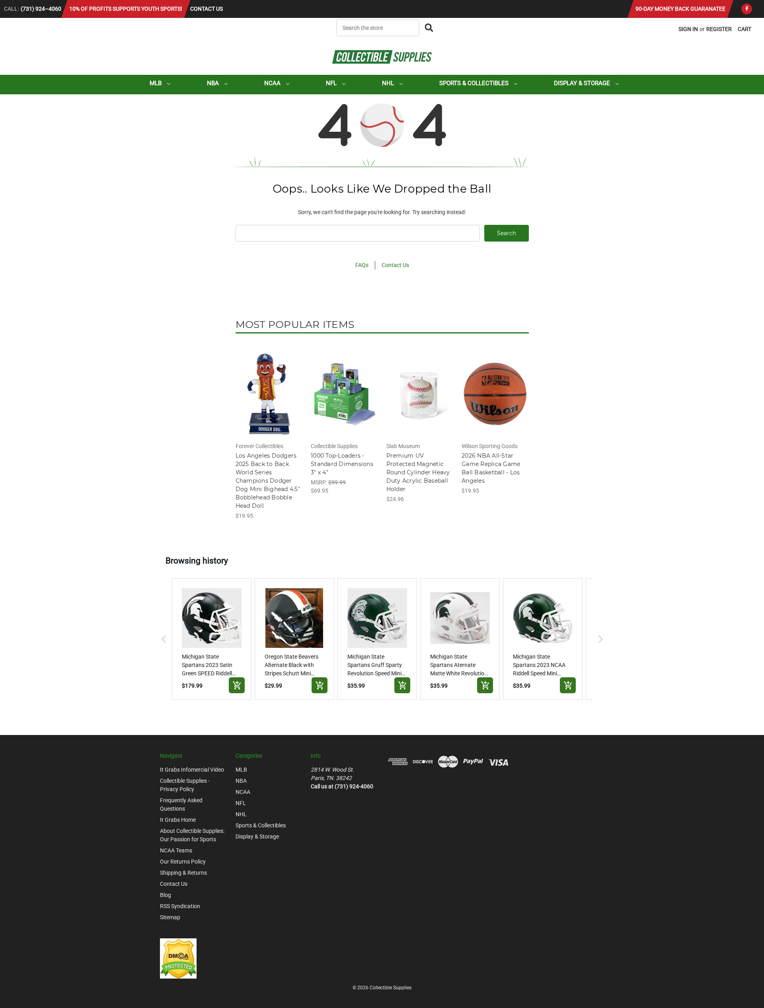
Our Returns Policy (183, 861)
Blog (165, 895)
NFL (332, 83)
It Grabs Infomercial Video (192, 769)
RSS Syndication (180, 906)
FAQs (361, 265)
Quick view (268, 387)
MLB (156, 83)
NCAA (273, 83)
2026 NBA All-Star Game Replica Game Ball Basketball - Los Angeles (491, 468)
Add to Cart (268, 401)
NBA (213, 83)
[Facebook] (746, 9)
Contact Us (206, 9)
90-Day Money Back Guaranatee (680, 9)
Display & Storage (583, 83)
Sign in (688, 29)
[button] (164, 639)
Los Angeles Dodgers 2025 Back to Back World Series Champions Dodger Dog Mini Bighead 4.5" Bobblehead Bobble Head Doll (268, 480)
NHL (389, 83)
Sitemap (170, 917)
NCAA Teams (176, 850)
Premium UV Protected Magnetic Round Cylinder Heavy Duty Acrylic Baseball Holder (418, 472)
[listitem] (211, 639)
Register (719, 29)
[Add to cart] (237, 685)
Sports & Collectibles (474, 83)
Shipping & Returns (183, 873)
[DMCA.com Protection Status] (178, 958)
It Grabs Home (178, 820)
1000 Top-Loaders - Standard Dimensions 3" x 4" (342, 464)
